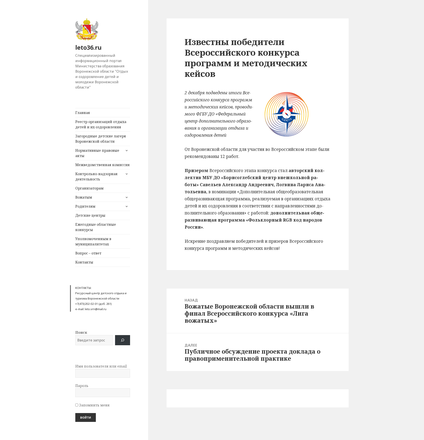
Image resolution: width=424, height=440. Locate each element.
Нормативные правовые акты (97, 153)
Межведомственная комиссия (102, 164)
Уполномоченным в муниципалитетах (93, 241)
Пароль (81, 385)
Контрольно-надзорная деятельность (96, 176)
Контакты (84, 262)
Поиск (81, 332)
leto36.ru (88, 47)
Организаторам (89, 188)
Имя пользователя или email (101, 366)
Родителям (85, 206)
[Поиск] (122, 340)
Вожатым (83, 197)
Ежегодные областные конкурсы (95, 227)
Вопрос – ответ (88, 253)
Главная (82, 112)
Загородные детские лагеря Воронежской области (100, 139)
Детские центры (90, 215)
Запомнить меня (94, 405)
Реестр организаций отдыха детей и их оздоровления (100, 124)
